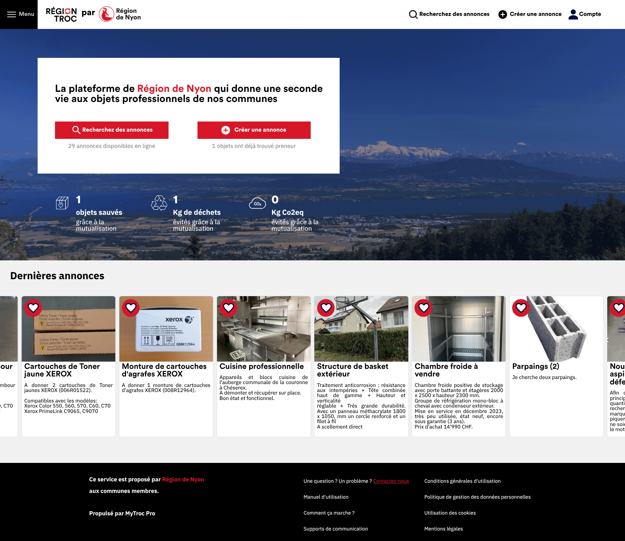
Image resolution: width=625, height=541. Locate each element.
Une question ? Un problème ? (356, 481)
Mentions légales (443, 528)
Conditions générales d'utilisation (462, 481)
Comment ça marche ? (328, 513)
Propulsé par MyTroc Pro (122, 513)
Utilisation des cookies (450, 513)
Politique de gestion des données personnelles (477, 497)
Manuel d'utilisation (326, 497)
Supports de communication (335, 528)
